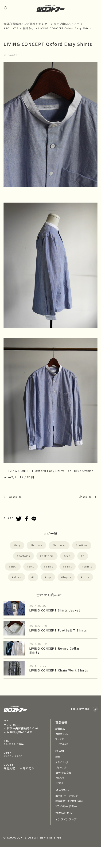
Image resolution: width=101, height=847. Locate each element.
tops (86, 577)
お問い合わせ (64, 813)
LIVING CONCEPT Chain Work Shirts (58, 670)
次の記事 (85, 497)
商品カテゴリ (62, 733)
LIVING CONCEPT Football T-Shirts (58, 630)
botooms (60, 545)
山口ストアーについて (66, 796)
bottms (83, 545)
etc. (31, 566)
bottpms (48, 556)
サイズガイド (61, 744)
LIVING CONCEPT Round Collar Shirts (54, 650)
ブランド (59, 739)
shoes (18, 577)
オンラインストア (66, 819)
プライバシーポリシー (66, 806)
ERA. (14, 566)
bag (17, 545)
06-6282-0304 (14, 744)
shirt (68, 566)
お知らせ (59, 777)
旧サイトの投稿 (63, 772)
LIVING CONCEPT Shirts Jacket (54, 610)
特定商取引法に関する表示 (69, 801)
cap (68, 556)
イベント (59, 783)
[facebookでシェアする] (26, 518)
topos (67, 577)
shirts (88, 566)
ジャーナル (60, 767)
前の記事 (15, 497)
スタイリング (61, 762)
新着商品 (60, 728)
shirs (49, 566)
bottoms (24, 556)
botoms (37, 545)
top (49, 577)
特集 (57, 757)
